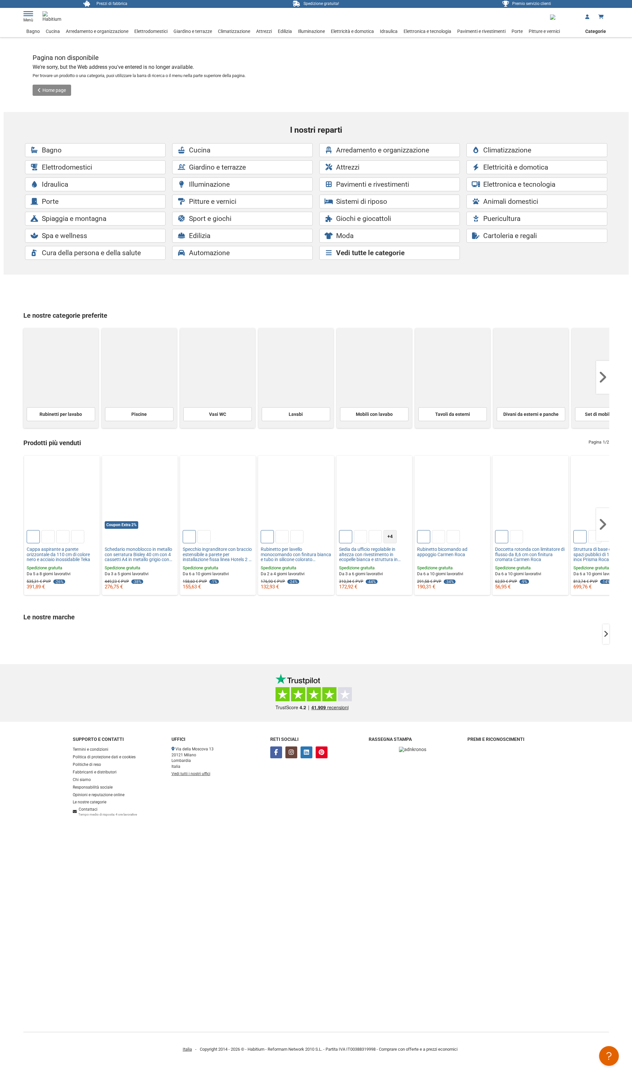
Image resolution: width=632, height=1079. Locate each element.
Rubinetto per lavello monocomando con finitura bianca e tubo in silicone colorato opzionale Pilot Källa (296, 554)
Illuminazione (311, 31)
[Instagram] (291, 752)
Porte (517, 31)
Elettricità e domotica (352, 31)
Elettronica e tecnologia (427, 31)
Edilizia (285, 31)
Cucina (53, 31)
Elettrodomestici (151, 31)
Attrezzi (264, 31)
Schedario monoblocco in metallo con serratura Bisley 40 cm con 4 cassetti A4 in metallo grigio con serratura (138, 554)
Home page (54, 90)
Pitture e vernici (544, 31)
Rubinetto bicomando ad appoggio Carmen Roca (442, 552)
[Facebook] (276, 752)
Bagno (33, 31)
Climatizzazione (234, 31)
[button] (602, 377)
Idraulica (389, 31)
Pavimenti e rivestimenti (481, 31)
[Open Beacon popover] (609, 1056)
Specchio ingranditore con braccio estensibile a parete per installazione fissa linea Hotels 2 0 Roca (217, 554)
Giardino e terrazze (192, 31)
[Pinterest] (322, 752)
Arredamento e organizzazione (97, 31)
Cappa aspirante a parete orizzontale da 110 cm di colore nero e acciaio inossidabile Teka (58, 554)
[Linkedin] (306, 752)
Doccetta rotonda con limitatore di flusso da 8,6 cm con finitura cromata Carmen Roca (530, 554)
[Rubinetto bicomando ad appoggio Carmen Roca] (452, 493)
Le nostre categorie (89, 802)
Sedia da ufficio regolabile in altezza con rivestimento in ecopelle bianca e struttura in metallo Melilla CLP (368, 554)
